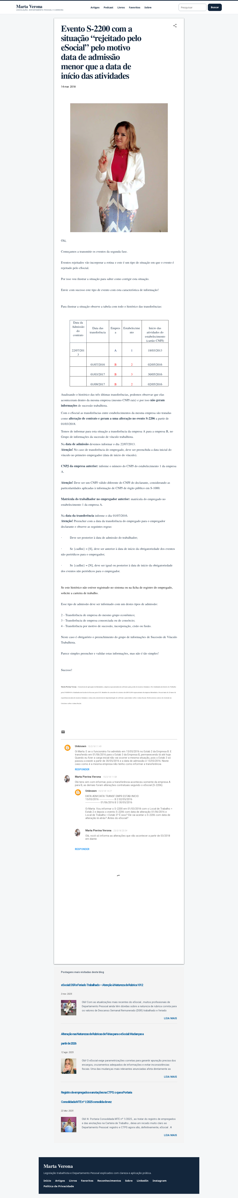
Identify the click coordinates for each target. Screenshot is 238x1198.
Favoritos (134, 7)
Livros (121, 7)
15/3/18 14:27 (105, 791)
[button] (175, 26)
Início (47, 1180)
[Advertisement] (119, 931)
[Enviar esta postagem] (63, 733)
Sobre (147, 7)
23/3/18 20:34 (120, 830)
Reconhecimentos (109, 1180)
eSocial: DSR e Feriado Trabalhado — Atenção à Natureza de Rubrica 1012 (102, 985)
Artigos (95, 7)
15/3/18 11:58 (110, 777)
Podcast (108, 7)
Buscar (215, 7)
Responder (82, 769)
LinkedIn (142, 1180)
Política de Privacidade (59, 1186)
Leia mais (170, 1018)
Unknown (80, 746)
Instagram (160, 1180)
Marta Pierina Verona (88, 776)
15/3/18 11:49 (94, 746)
